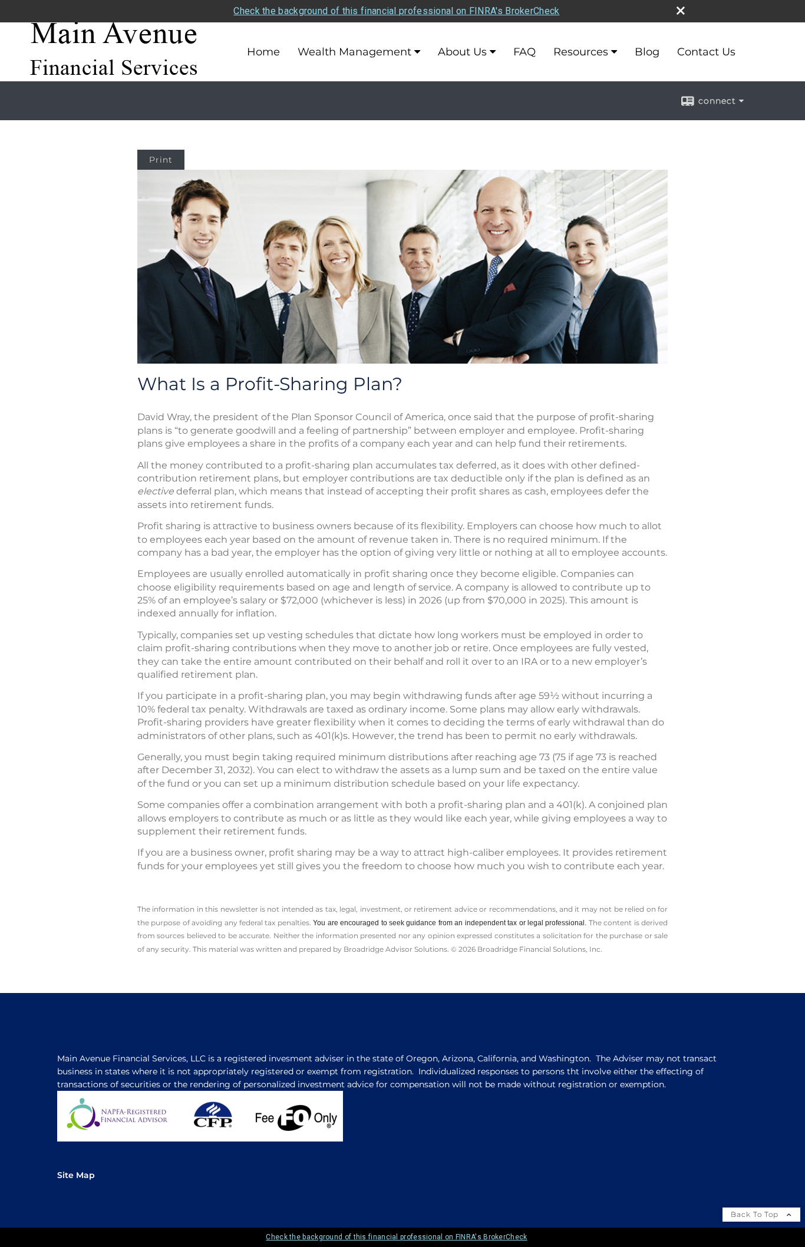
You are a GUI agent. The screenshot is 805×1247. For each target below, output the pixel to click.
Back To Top (756, 1214)
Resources (580, 51)
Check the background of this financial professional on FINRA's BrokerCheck (396, 11)
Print (161, 159)
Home (263, 51)
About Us (462, 51)
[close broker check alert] (680, 10)
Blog (647, 51)
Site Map (76, 1175)
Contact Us (706, 51)
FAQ (524, 51)
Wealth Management (354, 51)
